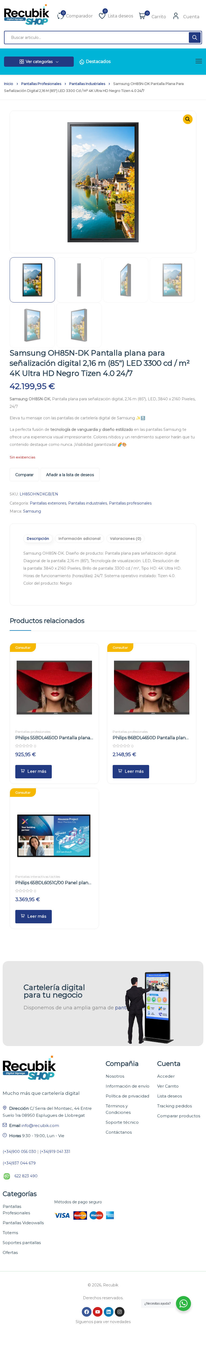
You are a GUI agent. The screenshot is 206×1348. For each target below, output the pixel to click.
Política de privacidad (127, 1096)
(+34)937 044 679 (19, 1163)
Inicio (8, 84)
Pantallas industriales (87, 84)
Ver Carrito (168, 1086)
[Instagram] (119, 1312)
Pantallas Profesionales (16, 1209)
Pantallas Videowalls (23, 1222)
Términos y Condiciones (118, 1109)
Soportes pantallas (22, 1242)
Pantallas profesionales (41, 84)
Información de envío (127, 1086)
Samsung (32, 511)
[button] (188, 119)
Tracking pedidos (174, 1105)
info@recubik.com (40, 1125)
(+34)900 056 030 (19, 1151)
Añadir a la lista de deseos (70, 474)
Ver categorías (39, 61)
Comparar (24, 474)
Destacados (98, 61)
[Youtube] (97, 1312)
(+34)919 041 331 (55, 1151)
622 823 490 (26, 1176)
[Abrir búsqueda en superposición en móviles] (103, 37)
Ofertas (10, 1252)
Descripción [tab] (38, 538)
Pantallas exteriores (48, 503)
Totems (10, 1232)
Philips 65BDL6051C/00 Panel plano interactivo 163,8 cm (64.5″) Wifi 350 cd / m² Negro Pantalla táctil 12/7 (53, 882)
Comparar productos (178, 1115)
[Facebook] (86, 1312)
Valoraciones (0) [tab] (125, 538)
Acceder (166, 1076)
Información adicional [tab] (79, 538)
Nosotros (115, 1076)
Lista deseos (169, 1096)
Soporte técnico (122, 1122)
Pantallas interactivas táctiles (37, 877)
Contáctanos (119, 1132)
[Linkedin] (108, 1312)
